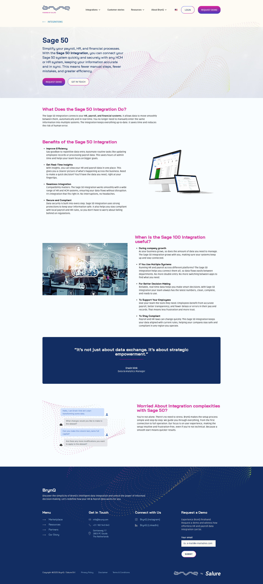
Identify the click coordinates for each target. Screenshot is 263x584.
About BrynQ (157, 9)
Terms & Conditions (121, 572)
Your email (187, 537)
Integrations (92, 9)
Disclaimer (103, 572)
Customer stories (115, 9)
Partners (53, 529)
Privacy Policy (87, 572)
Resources (136, 9)
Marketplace (56, 519)
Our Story (54, 534)
